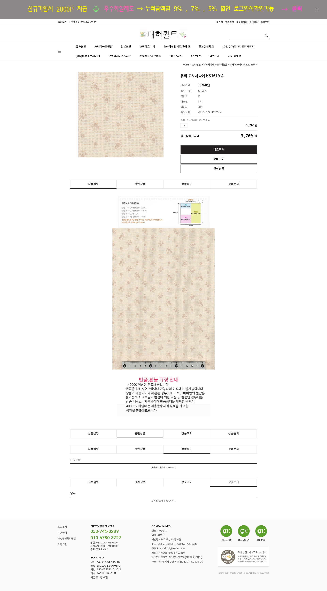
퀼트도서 (214, 56)
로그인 (219, 22)
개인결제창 (234, 56)
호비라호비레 (147, 46)
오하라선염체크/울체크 (177, 46)
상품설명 (93, 184)
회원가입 (229, 22)
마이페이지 (241, 22)
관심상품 (218, 169)
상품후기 (186, 184)
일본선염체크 (206, 46)
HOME (186, 64)
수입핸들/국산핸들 (150, 56)
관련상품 (140, 184)
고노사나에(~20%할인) (215, 64)
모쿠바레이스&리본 (119, 56)
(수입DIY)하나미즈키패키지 (238, 46)
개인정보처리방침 (67, 538)
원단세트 (196, 56)
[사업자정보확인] (193, 557)
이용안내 (62, 532)
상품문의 (233, 184)
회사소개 (62, 527)
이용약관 (62, 544)
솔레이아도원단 (103, 46)
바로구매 (218, 149)
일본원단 (126, 46)
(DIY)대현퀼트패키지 (88, 56)
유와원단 (81, 46)
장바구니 (254, 22)
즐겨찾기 (62, 22)
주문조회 (265, 22)
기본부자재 (175, 56)
